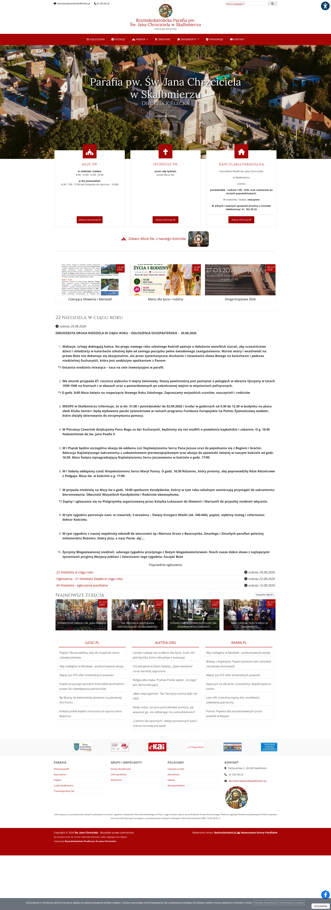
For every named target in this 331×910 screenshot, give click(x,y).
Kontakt (238, 39)
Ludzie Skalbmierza (63, 785)
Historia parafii (61, 769)
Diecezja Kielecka (176, 785)
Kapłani (57, 780)
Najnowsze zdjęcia (80, 595)
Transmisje (215, 39)
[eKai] (138, 747)
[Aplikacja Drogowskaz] (175, 747)
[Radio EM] (100, 747)
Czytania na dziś (176, 769)
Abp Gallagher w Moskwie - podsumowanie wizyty (91, 666)
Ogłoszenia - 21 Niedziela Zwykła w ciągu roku (89, 579)
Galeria (171, 780)
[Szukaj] (272, 3)
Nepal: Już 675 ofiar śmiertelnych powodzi (86, 675)
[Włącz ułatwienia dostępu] (325, 6)
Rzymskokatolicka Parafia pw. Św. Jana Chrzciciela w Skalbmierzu (165, 24)
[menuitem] (95, 39)
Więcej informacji (164, 219)
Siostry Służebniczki (121, 769)
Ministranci (116, 780)
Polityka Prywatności (266, 902)
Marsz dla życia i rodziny (165, 299)
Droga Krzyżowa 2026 (240, 299)
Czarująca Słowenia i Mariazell (90, 299)
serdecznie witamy (165, 116)
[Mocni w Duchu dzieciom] (213, 747)
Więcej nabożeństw (89, 219)
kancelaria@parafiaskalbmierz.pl (73, 3)
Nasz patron (60, 774)
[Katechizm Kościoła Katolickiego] (250, 747)
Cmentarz (163, 39)
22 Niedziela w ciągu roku (89, 317)
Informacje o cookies (292, 902)
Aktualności (173, 774)
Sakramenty (188, 39)
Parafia (140, 39)
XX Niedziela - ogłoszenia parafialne (82, 585)
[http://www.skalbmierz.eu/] (63, 747)
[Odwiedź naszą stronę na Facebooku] (325, 894)
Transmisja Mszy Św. (64, 791)
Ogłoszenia (97, 39)
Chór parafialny (119, 774)
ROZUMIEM (320, 906)
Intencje (119, 39)
